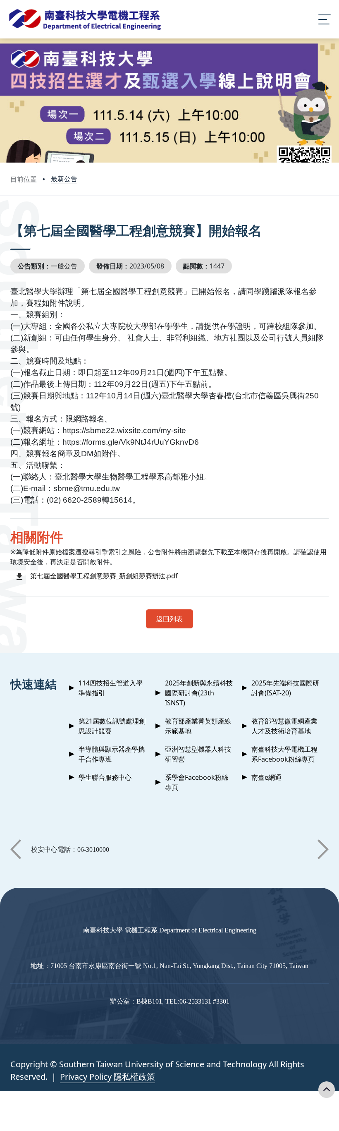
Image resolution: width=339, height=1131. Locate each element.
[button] (15, 849)
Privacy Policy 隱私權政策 (107, 1076)
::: (12, 219)
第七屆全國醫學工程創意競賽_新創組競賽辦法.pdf (104, 575)
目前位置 (23, 179)
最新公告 (64, 178)
